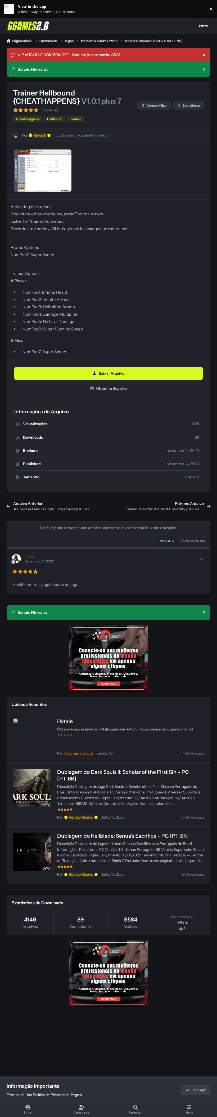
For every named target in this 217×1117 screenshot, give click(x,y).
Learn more (10, 9)
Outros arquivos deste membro (83, 135)
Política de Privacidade (51, 1094)
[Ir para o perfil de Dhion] (16, 558)
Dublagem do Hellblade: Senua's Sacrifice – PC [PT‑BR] (123, 836)
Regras (76, 1094)
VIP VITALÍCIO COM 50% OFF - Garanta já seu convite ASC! (69, 54)
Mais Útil (167, 541)
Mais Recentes (193, 541)
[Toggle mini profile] (201, 559)
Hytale (65, 721)
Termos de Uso (19, 1094)
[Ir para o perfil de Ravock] (16, 135)
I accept (199, 1090)
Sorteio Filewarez (33, 69)
